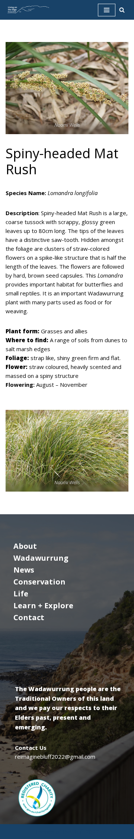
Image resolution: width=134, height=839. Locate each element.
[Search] (122, 10)
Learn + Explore (43, 605)
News (23, 570)
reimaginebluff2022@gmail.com (55, 756)
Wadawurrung (40, 558)
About (25, 546)
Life (20, 594)
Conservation (39, 582)
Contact (28, 617)
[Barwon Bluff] (28, 9)
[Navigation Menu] (106, 10)
